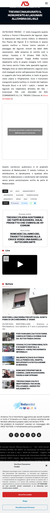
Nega (25, 501)
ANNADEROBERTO (29, 191)
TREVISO (34, 199)
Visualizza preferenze (25, 507)
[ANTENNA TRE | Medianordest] (25, 1)
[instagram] (28, 435)
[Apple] (39, 435)
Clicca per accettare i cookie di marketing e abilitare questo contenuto (25, 131)
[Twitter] (16, 435)
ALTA (18, 191)
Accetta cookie (25, 495)
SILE (26, 199)
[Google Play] (33, 435)
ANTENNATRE (9, 195)
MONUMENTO (9, 199)
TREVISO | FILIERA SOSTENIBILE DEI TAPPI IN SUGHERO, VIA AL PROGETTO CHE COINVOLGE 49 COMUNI (25, 220)
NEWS (19, 199)
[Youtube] (22, 435)
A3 (11, 191)
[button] (46, 465)
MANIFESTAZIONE (33, 195)
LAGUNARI (20, 195)
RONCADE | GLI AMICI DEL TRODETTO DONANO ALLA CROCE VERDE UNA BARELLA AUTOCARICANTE (25, 237)
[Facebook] (11, 435)
